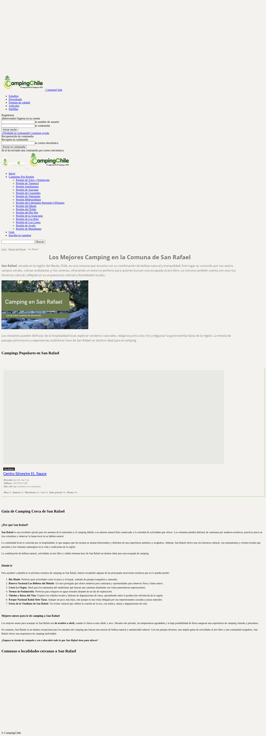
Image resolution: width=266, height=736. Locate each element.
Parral (136, 702)
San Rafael (9, 469)
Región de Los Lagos (28, 222)
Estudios (13, 96)
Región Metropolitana (28, 199)
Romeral (136, 718)
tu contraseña (42, 125)
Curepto (136, 676)
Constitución (136, 673)
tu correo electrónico (46, 143)
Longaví (136, 695)
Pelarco (136, 705)
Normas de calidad (19, 102)
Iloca (136, 686)
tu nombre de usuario (47, 121)
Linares (136, 692)
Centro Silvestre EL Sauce (25, 474)
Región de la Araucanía (29, 215)
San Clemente (136, 721)
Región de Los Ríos (27, 219)
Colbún (136, 669)
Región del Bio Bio (27, 212)
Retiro (136, 715)
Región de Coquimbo (28, 193)
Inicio (12, 173)
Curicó (136, 679)
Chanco (136, 666)
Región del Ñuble (26, 209)
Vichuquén (136, 728)
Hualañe (136, 682)
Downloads (15, 99)
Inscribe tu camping (20, 235)
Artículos (14, 105)
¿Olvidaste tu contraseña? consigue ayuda (25, 133)
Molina (136, 699)
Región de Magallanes (28, 228)
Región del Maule (26, 206)
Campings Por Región (21, 176)
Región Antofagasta (27, 186)
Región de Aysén (25, 225)
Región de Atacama (27, 189)
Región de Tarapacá (27, 183)
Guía (11, 232)
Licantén (136, 689)
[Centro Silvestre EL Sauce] (113, 417)
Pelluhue (136, 708)
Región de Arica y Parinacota (32, 180)
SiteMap (13, 109)
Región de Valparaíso (28, 196)
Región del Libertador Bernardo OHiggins (40, 202)
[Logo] (14, 167)
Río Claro (136, 712)
